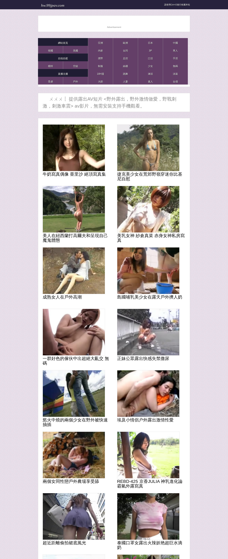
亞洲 (100, 42)
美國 (75, 49)
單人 (175, 49)
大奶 (100, 80)
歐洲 (125, 42)
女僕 (175, 80)
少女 (150, 65)
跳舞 (125, 73)
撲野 (100, 57)
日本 (150, 42)
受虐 (50, 80)
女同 (125, 49)
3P (150, 49)
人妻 (125, 80)
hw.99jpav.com (59, 4)
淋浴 (150, 73)
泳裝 (175, 73)
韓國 (50, 49)
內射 (100, 49)
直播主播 (63, 73)
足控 (125, 57)
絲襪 (125, 65)
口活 (150, 57)
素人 (150, 80)
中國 (175, 42)
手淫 (175, 57)
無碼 (175, 65)
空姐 (75, 65)
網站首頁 (63, 42)
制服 (100, 65)
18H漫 (100, 73)
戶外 (75, 80)
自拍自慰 (63, 57)
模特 (50, 65)
